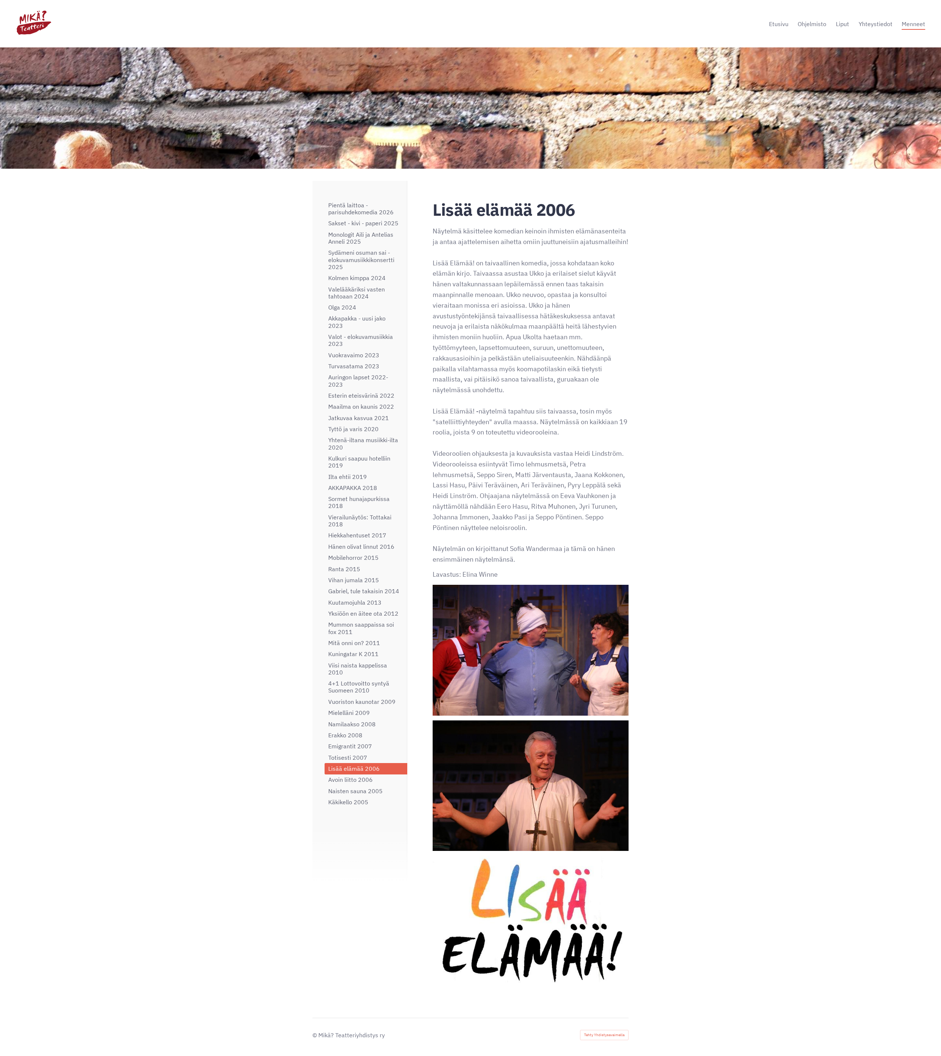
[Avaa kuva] (531, 650)
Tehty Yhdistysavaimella (604, 1034)
